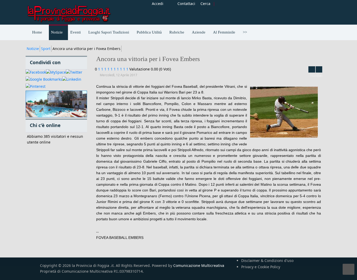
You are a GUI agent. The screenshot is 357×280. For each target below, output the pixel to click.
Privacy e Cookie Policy (260, 266)
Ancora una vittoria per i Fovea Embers (148, 58)
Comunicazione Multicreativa (198, 265)
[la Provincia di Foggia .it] (69, 11)
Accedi (157, 3)
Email (319, 69)
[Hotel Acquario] (56, 104)
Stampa (311, 69)
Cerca (205, 3)
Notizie (33, 48)
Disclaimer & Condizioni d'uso (267, 260)
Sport (45, 48)
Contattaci (186, 3)
